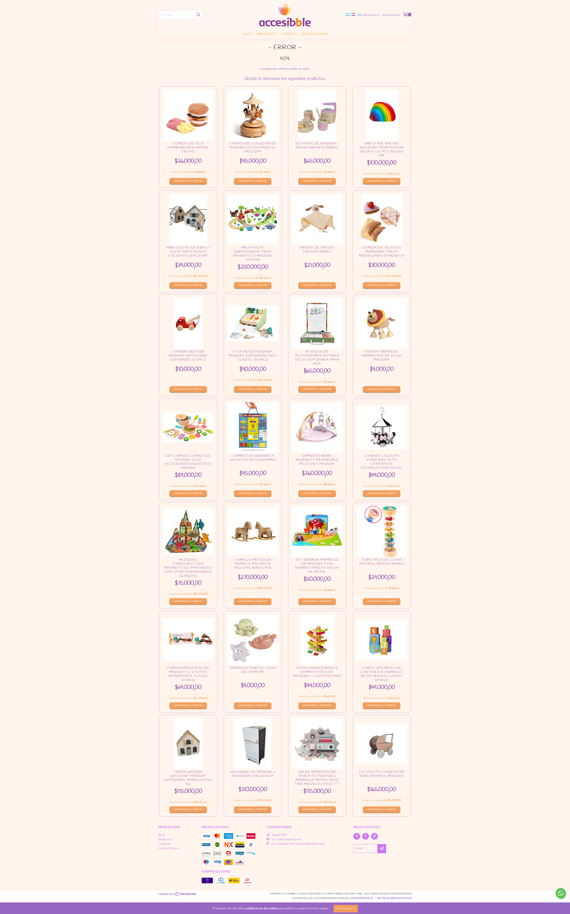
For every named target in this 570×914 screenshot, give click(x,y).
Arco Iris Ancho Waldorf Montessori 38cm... (381, 150)
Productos (266, 34)
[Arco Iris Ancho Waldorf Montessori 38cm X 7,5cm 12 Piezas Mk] (381, 115)
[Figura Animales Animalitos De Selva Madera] (381, 323)
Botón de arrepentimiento (394, 898)
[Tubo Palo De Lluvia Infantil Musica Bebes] (381, 531)
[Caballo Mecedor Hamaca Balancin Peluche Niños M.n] (252, 531)
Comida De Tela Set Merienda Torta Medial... (381, 253)
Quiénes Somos (314, 34)
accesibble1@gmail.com (286, 839)
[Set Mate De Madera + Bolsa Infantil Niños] (317, 115)
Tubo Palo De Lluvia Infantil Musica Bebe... (381, 565)
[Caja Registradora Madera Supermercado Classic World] (252, 323)
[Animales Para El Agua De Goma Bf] (252, 639)
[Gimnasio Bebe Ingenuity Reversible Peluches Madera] (317, 427)
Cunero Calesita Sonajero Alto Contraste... (381, 462)
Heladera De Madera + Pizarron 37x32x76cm (252, 777)
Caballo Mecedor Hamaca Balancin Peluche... (252, 565)
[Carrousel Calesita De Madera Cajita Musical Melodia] (252, 115)
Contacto (289, 34)
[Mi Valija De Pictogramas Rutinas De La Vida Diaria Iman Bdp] (317, 323)
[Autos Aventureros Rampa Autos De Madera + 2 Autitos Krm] (317, 639)
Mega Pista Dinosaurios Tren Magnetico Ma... (252, 254)
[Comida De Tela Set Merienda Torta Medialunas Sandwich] (381, 219)
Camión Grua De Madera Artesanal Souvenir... (188, 357)
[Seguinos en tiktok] (374, 836)
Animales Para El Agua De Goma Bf (252, 673)
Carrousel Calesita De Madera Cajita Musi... (252, 149)
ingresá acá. (365, 898)
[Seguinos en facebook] (365, 836)
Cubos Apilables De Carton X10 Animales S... (381, 674)
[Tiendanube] (177, 895)
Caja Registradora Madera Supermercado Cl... (252, 357)
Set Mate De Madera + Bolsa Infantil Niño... (317, 149)
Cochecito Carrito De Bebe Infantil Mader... (381, 777)
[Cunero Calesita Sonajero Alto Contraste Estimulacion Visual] (381, 427)
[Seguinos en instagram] (356, 836)
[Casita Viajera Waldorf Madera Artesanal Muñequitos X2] (188, 743)
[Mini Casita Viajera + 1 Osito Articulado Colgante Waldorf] (188, 219)
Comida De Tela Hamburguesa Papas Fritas (188, 149)
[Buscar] (198, 14)
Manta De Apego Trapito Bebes (317, 253)
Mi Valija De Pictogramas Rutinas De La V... (317, 358)
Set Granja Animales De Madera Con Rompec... (317, 566)
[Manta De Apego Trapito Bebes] (317, 219)
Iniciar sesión (390, 15)
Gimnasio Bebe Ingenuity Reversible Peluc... (317, 461)
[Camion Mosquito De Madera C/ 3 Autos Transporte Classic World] (188, 639)
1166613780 (279, 835)
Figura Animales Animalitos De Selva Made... (381, 357)
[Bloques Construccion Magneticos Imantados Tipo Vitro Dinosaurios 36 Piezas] (188, 531)
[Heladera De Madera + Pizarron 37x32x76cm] (252, 743)
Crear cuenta (370, 15)
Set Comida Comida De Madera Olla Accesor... (188, 462)
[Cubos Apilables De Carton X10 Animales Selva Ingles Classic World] (381, 639)
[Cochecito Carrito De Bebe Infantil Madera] (381, 743)
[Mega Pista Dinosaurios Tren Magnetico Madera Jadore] (252, 219)
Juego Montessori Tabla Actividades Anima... (317, 778)
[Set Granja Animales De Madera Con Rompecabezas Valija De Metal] (317, 531)
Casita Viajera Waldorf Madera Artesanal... (188, 778)
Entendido (346, 908)
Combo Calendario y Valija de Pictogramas (252, 461)
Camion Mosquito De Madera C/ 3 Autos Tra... (188, 674)
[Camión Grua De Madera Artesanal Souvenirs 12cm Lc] (188, 323)
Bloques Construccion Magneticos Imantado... (188, 568)
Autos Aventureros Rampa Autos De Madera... (317, 673)
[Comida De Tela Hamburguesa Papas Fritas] (188, 115)
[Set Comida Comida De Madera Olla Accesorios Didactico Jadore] (188, 427)
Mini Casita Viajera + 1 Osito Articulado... (188, 253)
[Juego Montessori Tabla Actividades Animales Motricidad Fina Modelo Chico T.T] (317, 743)
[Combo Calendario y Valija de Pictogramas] (252, 427)
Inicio (247, 34)
